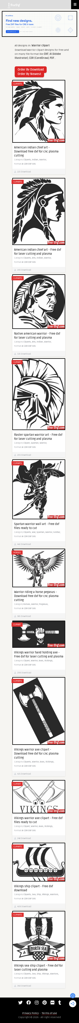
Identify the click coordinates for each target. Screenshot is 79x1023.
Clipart (17, 362)
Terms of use (49, 1013)
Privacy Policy (30, 1013)
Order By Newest (29, 74)
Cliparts (17, 84)
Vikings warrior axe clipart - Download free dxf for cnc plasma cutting (36, 754)
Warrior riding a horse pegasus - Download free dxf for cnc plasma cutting (36, 596)
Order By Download (31, 69)
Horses (17, 552)
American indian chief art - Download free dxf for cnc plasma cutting (36, 151)
